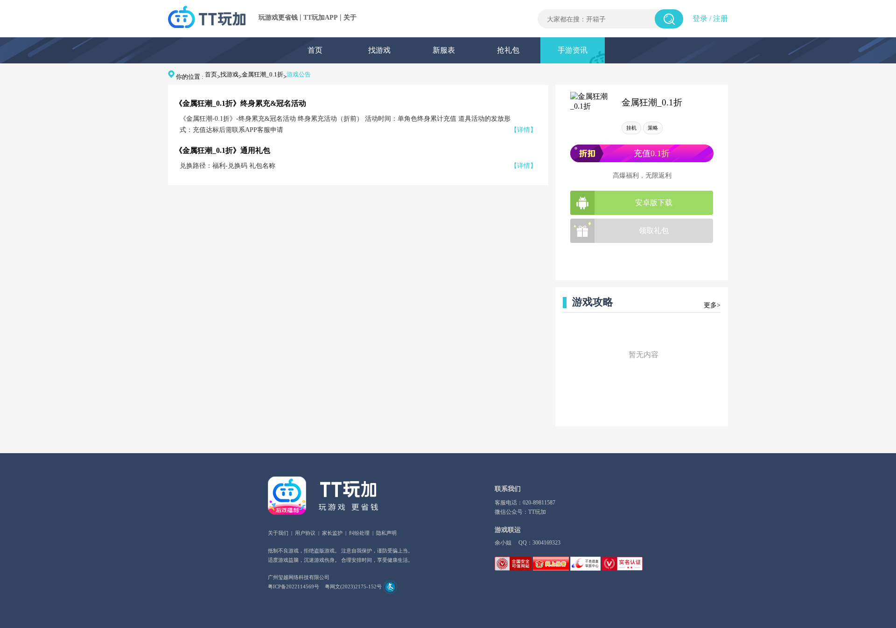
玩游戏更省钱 (278, 17)
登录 (700, 18)
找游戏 (379, 50)
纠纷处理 (359, 533)
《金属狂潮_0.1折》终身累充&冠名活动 (240, 103)
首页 (315, 50)
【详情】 (524, 129)
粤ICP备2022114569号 (293, 586)
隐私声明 (386, 533)
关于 (350, 17)
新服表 (444, 50)
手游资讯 (573, 50)
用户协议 (305, 533)
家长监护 (332, 533)
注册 (720, 18)
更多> (712, 305)
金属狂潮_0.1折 (262, 74)
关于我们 (278, 533)
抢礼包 (508, 50)
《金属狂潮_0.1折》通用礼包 (222, 150)
